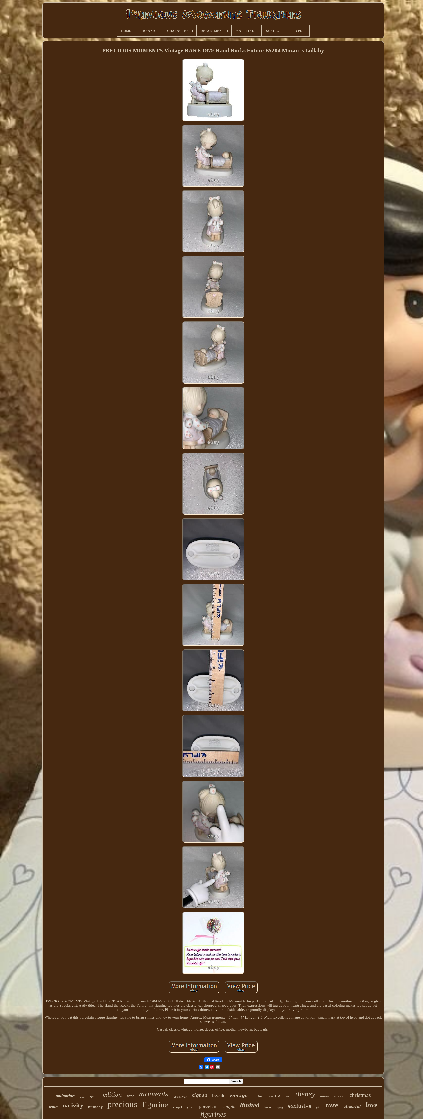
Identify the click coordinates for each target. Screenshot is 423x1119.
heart (288, 1096)
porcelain (208, 1106)
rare (332, 1104)
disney (305, 1093)
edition (112, 1094)
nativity (72, 1105)
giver (94, 1096)
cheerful (352, 1106)
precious (122, 1104)
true (130, 1095)
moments (153, 1093)
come (274, 1095)
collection (65, 1096)
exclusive (299, 1105)
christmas (360, 1095)
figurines (213, 1114)
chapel (177, 1107)
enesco (339, 1096)
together (180, 1097)
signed (199, 1095)
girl (318, 1107)
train (53, 1106)
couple (229, 1106)
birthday (95, 1107)
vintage (238, 1095)
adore (324, 1096)
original (258, 1096)
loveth (218, 1095)
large (268, 1107)
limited (249, 1105)
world (280, 1107)
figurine (155, 1104)
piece (190, 1107)
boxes (82, 1097)
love (371, 1105)
